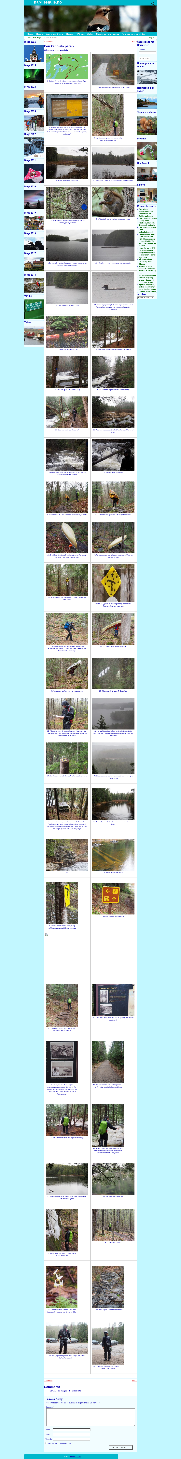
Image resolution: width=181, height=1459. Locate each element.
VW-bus (81, 34)
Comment (50, 1407)
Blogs (38, 34)
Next (134, 41)
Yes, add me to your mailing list (59, 1443)
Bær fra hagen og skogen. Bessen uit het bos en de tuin (146, 280)
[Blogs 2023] (34, 123)
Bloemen (70, 34)
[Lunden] (147, 195)
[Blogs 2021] (34, 173)
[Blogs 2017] (34, 264)
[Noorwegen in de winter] (147, 77)
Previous (48, 41)
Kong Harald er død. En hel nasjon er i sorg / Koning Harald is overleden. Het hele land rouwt (147, 252)
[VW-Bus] (34, 309)
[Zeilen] (34, 335)
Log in (151, 38)
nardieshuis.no (48, 2)
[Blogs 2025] (34, 76)
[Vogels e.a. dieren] (147, 125)
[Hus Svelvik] (147, 174)
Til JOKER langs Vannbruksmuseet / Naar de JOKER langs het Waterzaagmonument (148, 270)
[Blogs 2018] (34, 243)
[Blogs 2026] (34, 53)
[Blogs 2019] (34, 223)
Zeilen (90, 34)
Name (48, 1430)
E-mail (142, 50)
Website (49, 1439)
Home (30, 34)
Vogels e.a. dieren (54, 34)
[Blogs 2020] (34, 199)
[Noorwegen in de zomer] (147, 101)
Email (48, 1434)
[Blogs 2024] (34, 99)
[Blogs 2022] (34, 147)
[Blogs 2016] (34, 285)
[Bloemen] (147, 151)
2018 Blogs (37, 38)
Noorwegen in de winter (133, 34)
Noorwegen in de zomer (107, 34)
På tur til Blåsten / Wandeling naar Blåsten (146, 261)
